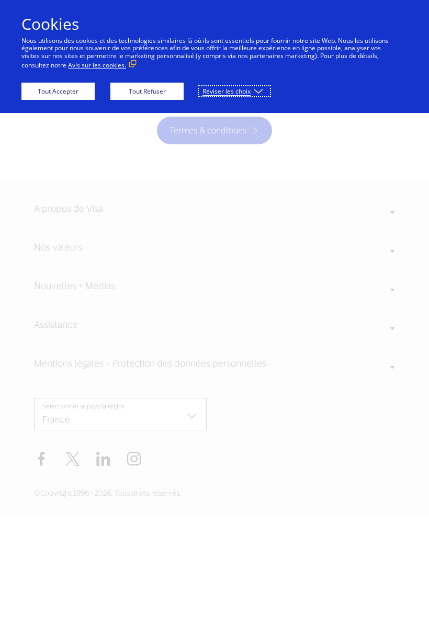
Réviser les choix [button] (226, 91)
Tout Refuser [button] (147, 91)
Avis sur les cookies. (97, 65)
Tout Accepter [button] (58, 91)
